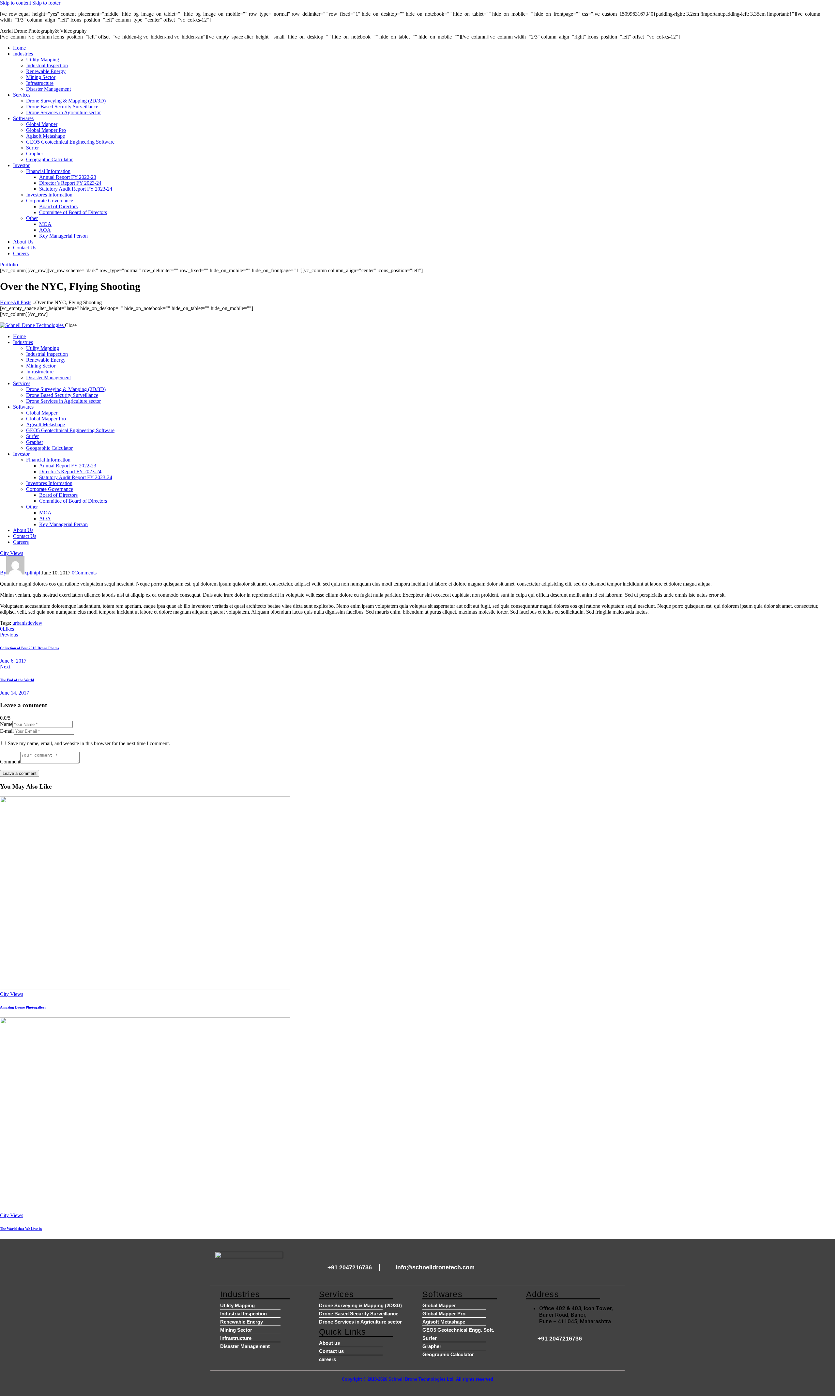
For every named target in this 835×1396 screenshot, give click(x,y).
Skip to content (15, 3)
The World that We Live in (21, 1229)
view (37, 623)
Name (6, 724)
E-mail (7, 731)
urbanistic (22, 623)
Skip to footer (46, 3)
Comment (10, 761)
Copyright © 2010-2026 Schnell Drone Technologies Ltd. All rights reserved (417, 1379)
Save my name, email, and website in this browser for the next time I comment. (89, 743)
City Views (11, 553)
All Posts (22, 302)
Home (6, 302)
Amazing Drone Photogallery (23, 1007)
